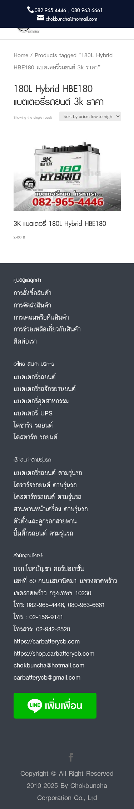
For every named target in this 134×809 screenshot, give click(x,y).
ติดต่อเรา (25, 341)
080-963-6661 (86, 604)
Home (21, 55)
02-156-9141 (46, 616)
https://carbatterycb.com (47, 641)
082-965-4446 (45, 604)
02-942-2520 (53, 629)
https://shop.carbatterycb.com (54, 653)
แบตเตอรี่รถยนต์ (35, 377)
